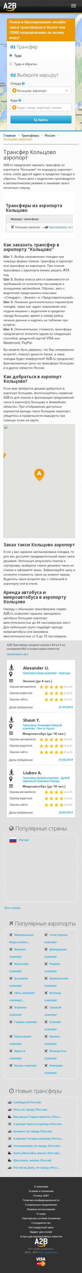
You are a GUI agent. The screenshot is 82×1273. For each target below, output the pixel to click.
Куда (14, 100)
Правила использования (41, 1209)
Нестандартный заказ (41, 1227)
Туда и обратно (25, 63)
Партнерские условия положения (41, 1218)
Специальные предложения (41, 1204)
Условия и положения (41, 1191)
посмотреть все (17, 654)
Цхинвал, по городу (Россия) (32, 1131)
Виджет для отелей (41, 1232)
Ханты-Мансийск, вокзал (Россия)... (37, 1153)
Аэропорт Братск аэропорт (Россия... (38, 1124)
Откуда (16, 83)
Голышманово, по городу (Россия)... (37, 1146)
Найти (42, 119)
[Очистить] (67, 90)
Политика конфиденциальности (41, 1200)
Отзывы (41, 1213)
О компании (41, 1186)
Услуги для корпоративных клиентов (41, 1236)
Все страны (12, 908)
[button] (4, 455)
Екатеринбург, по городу (65, 227)
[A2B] (10, 6)
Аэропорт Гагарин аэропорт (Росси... (38, 1138)
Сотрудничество (41, 1222)
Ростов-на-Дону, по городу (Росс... (36, 1167)
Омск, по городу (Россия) (30, 1109)
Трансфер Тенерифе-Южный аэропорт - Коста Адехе (42, 727)
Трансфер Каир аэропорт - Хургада (46, 673)
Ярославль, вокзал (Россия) (32, 1160)
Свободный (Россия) (27, 1102)
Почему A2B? (41, 1195)
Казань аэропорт (25, 1065)
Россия (24, 840)
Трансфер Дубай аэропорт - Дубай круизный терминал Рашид (46, 779)
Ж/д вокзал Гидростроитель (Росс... (37, 1117)
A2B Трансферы (48, 1252)
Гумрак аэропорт (25, 1022)
